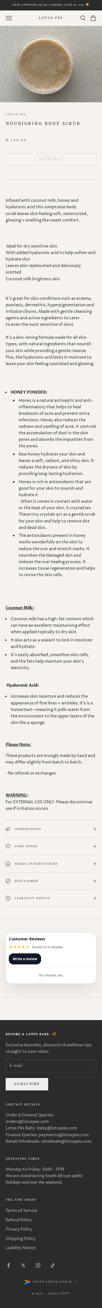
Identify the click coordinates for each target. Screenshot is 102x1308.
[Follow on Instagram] (38, 1265)
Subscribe (27, 1083)
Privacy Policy (19, 1229)
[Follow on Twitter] (23, 1265)
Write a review (25, 958)
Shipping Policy (20, 1238)
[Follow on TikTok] (53, 1265)
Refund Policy (19, 1220)
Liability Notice (20, 1248)
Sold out (51, 159)
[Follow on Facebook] (8, 1265)
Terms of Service (21, 1210)
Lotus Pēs (16, 114)
